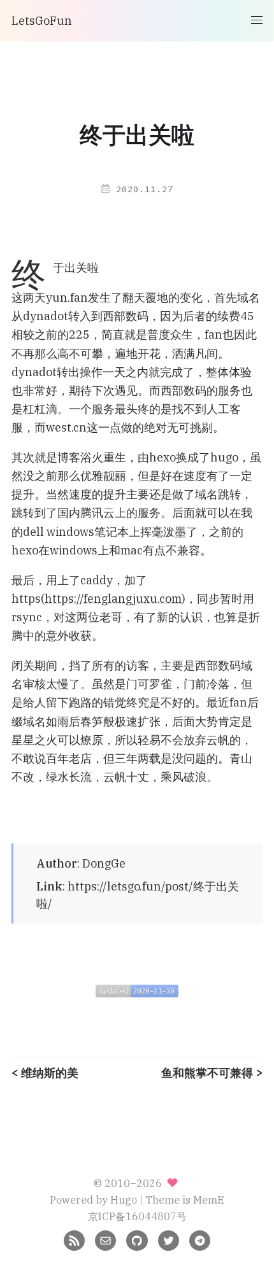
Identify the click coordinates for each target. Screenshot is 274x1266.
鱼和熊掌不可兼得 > (212, 1073)
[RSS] (74, 1239)
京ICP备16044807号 (137, 1216)
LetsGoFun (41, 20)
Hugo (123, 1199)
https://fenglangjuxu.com (113, 598)
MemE (208, 1199)
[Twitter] (168, 1239)
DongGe (104, 863)
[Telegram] (199, 1239)
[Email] (105, 1239)
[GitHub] (136, 1239)
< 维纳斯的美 (44, 1073)
